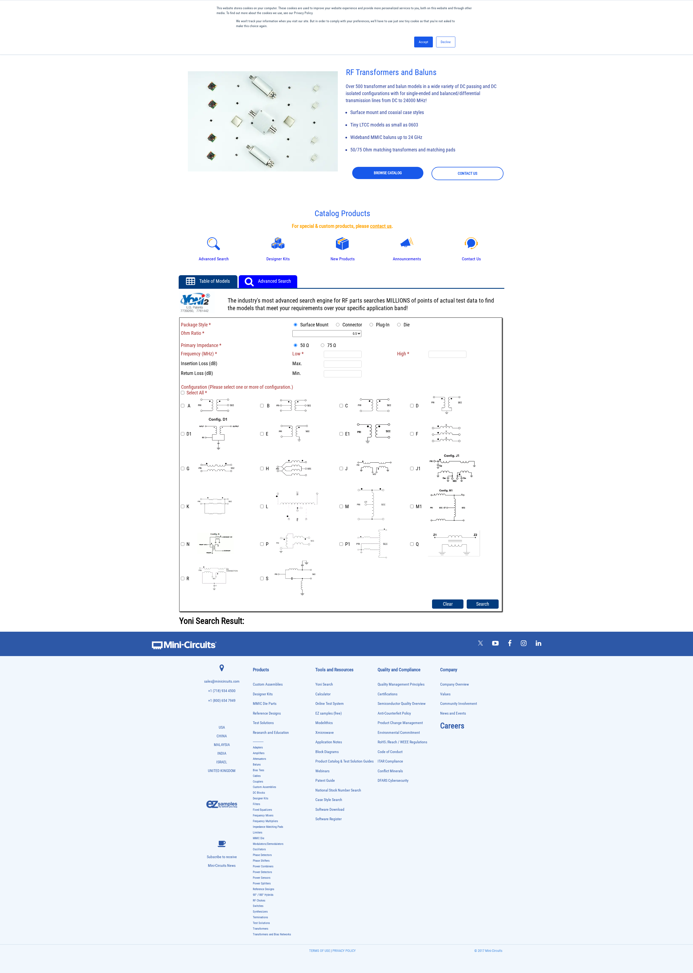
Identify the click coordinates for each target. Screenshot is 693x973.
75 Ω (330, 345)
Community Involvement (458, 703)
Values (445, 694)
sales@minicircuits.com (222, 681)
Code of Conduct (390, 752)
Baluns (257, 764)
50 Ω (305, 345)
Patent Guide (325, 780)
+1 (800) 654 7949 (222, 700)
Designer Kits (263, 694)
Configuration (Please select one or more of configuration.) (237, 387)
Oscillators (259, 849)
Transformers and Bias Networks (272, 934)
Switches (258, 906)
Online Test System (329, 703)
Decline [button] (446, 42)
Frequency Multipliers (265, 821)
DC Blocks (259, 792)
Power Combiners (263, 866)
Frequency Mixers (263, 815)
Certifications (387, 694)
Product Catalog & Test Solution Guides (344, 761)
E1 (347, 434)
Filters (256, 804)
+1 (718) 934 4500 (222, 691)
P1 (347, 544)
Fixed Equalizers (262, 810)
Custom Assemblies (268, 684)
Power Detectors (262, 872)
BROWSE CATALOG (388, 173)
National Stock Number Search (338, 790)
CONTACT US (467, 173)
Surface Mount (313, 324)
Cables (257, 776)
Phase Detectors (262, 855)
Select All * (197, 392)
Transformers (260, 928)
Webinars (322, 771)
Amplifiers (258, 753)
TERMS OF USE (319, 951)
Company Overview (454, 684)
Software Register (328, 819)
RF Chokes (259, 900)
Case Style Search (328, 799)
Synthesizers (260, 911)
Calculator (323, 694)
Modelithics (324, 723)
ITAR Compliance (390, 761)
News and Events (453, 713)
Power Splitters (262, 883)
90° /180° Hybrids (263, 895)
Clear (448, 604)
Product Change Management (400, 723)
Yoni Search (324, 684)
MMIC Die (258, 838)
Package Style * (196, 324)
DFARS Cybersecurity (393, 780)
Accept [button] (423, 42)
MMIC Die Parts (264, 703)
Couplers (258, 781)
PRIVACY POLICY (344, 951)
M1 (419, 506)
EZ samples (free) (328, 713)
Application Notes (328, 742)
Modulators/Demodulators (268, 844)
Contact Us (471, 258)
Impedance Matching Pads (268, 827)
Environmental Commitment (399, 732)
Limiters (257, 832)
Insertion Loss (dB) (199, 363)
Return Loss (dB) (197, 373)
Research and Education (271, 732)
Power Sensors (261, 878)
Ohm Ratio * (192, 333)
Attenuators (259, 759)
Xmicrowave (324, 732)
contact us (381, 226)
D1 (189, 434)
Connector (351, 324)
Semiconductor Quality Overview (402, 703)
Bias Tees (258, 770)
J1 (418, 468)
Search (482, 604)
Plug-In (382, 324)
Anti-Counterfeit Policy (394, 713)
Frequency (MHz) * (199, 353)
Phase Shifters (261, 860)
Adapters (258, 747)
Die (405, 324)
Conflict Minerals (390, 771)
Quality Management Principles (401, 684)
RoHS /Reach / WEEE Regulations (402, 742)
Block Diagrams (327, 752)
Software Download (329, 809)
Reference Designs (267, 713)
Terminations (260, 917)
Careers (452, 725)
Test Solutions (263, 723)
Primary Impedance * (201, 345)
